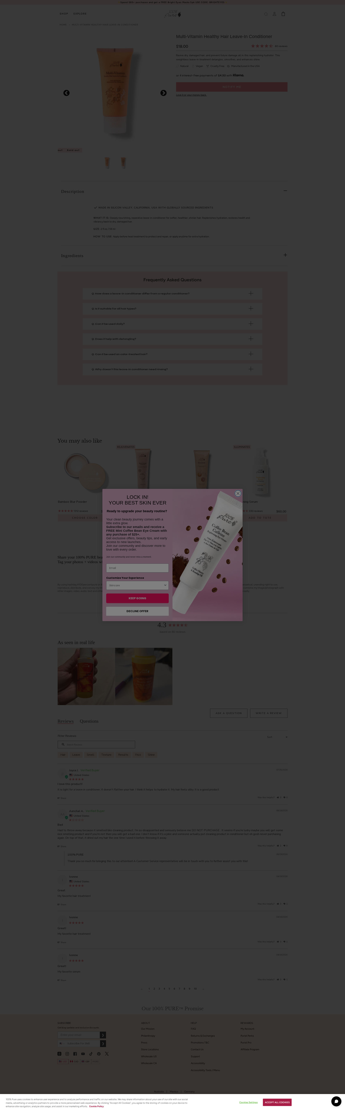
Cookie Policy (96, 1106)
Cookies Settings (248, 1102)
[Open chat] (336, 1101)
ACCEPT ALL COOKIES (277, 1102)
